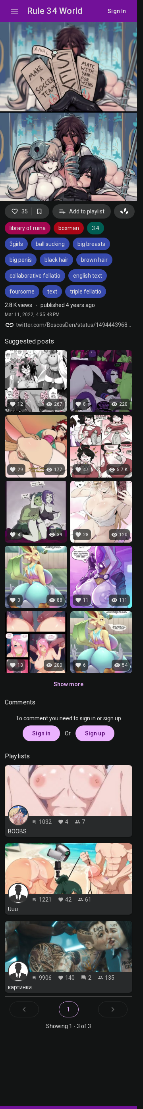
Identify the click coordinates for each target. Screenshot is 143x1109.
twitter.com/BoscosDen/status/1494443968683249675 (74, 325)
